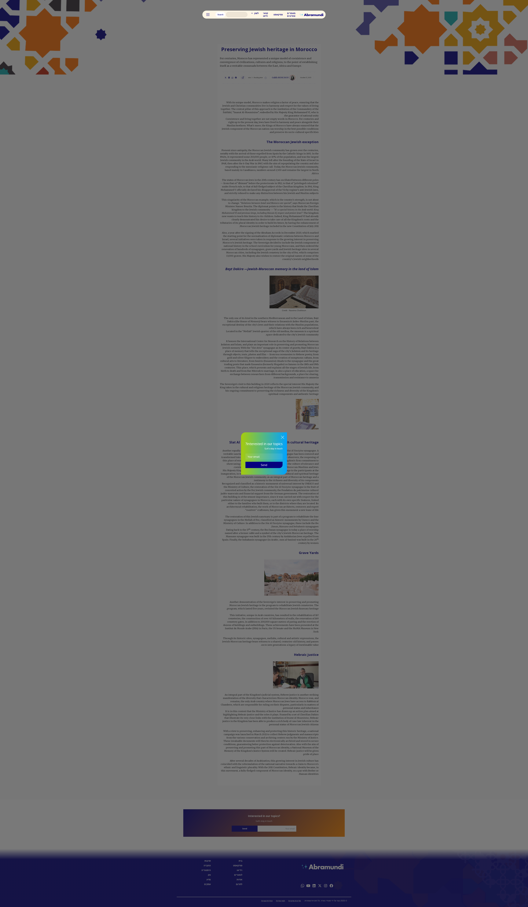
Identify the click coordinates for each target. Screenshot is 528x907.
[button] (255, 13)
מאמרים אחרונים (291, 14)
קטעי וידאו (265, 14)
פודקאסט (278, 14)
